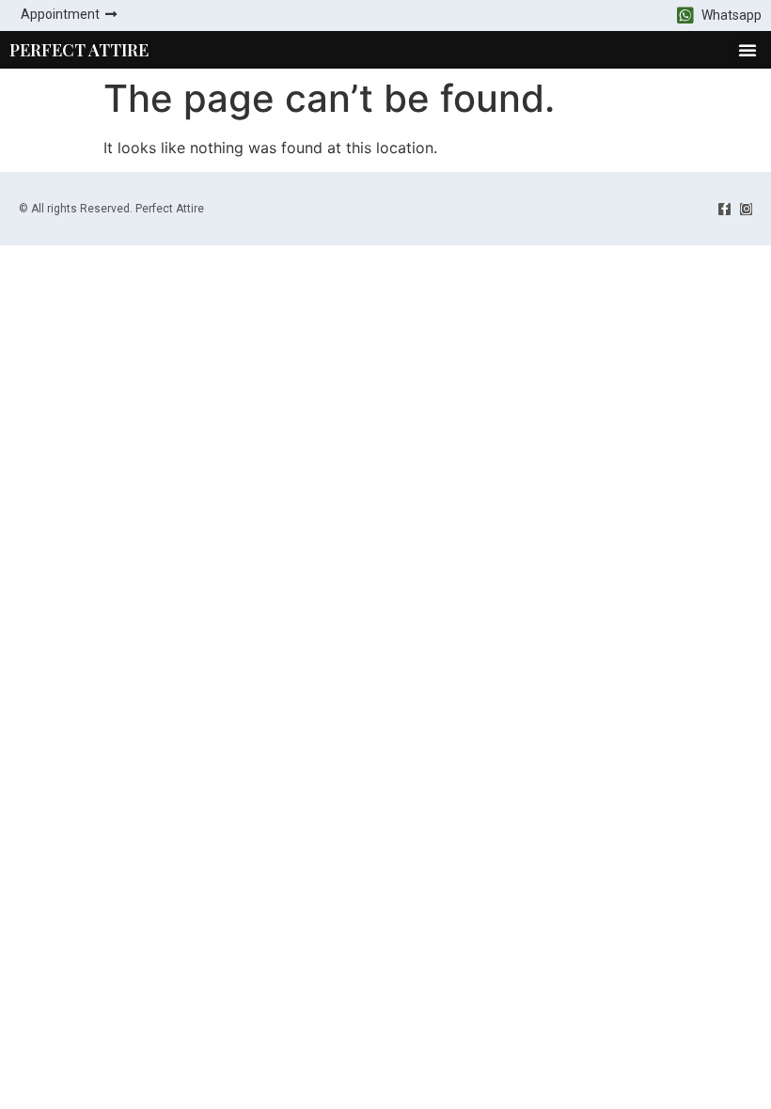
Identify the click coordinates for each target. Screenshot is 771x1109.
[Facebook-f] (724, 209)
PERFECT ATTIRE (79, 50)
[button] (747, 50)
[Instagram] (746, 209)
